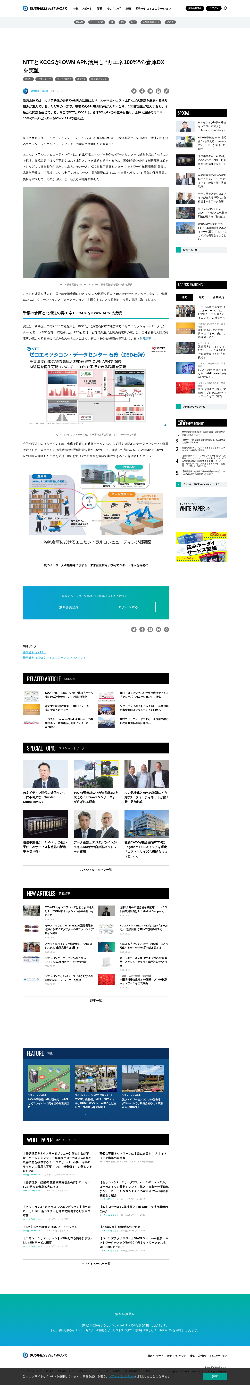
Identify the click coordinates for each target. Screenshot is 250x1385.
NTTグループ (44, 79)
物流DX (81, 79)
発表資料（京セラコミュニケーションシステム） (55, 657)
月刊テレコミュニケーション (153, 8)
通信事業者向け (151, 22)
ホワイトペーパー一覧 (96, 1263)
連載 (128, 8)
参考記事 (145, 338)
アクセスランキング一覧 (194, 407)
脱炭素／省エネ (99, 79)
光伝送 (170, 22)
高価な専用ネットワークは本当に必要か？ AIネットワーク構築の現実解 (203, 449)
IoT (133, 22)
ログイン (213, 8)
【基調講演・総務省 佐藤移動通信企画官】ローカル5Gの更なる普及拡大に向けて (203, 472)
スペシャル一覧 (190, 250)
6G (122, 22)
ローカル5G (96, 22)
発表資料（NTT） (34, 652)
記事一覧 (96, 1000)
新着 (99, 8)
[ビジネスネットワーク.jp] (45, 8)
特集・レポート (82, 8)
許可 (215, 1376)
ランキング (114, 8)
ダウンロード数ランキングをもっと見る (201, 484)
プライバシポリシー (122, 1376)
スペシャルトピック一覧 (96, 869)
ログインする (128, 607)
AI (112, 22)
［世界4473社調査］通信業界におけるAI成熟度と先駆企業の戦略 (203, 441)
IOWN (79, 22)
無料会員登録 (195, 8)
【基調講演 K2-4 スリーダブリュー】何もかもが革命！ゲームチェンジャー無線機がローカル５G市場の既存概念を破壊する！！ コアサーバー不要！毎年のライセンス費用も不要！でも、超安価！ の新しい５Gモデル (204, 460)
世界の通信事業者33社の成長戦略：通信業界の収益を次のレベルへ (203, 433)
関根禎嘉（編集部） (41, 91)
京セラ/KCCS (64, 79)
